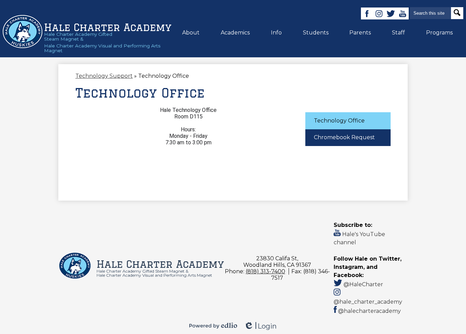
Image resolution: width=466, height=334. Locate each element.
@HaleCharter (362, 284)
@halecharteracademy (369, 311)
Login (260, 326)
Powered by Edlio (213, 325)
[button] (190, 32)
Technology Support (104, 76)
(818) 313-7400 (265, 271)
